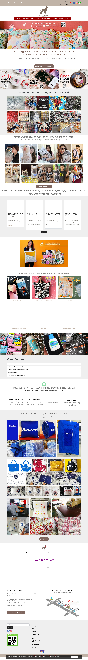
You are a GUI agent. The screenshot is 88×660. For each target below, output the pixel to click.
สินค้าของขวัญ (35, 628)
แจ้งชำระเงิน (35, 638)
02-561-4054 (65, 4)
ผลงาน (38, 18)
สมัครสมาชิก (19, 3)
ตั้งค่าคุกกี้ (67, 657)
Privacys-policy (36, 642)
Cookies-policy (36, 640)
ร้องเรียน (34, 647)
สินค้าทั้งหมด (35, 627)
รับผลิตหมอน (17, 18)
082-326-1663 (66, 2)
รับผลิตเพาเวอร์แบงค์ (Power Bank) (19, 300)
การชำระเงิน (54, 18)
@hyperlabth (65, 1)
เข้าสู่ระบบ (11, 3)
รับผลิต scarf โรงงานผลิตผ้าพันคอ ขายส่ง (44, 300)
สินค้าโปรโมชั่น (35, 630)
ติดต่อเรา (61, 18)
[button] (73, 18)
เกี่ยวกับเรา (34, 637)
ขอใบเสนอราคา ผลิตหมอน (43, 66)
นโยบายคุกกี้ (19, 657)
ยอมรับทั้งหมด (74, 657)
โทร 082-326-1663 (44, 560)
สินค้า (32, 18)
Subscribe (10, 627)
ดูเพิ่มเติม (10, 225)
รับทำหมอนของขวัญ (43, 187)
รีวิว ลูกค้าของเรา (46, 18)
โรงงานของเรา (25, 18)
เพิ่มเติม (67, 18)
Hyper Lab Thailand (18, 605)
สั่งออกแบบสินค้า (36, 631)
